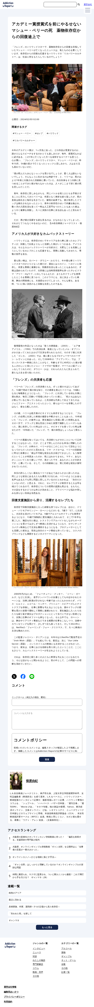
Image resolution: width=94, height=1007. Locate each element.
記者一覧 (65, 972)
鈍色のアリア (15, 892)
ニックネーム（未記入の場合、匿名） (29, 697)
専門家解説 (38, 964)
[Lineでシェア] (31, 676)
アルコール (66, 948)
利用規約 (8, 1001)
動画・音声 (38, 972)
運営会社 (88, 4)
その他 (36, 976)
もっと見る (47, 927)
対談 (35, 956)
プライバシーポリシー (14, 996)
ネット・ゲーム (68, 960)
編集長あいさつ (11, 991)
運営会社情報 (10, 986)
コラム (36, 968)
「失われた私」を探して (20, 913)
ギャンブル (66, 956)
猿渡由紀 (32, 781)
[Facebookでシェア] (23, 676)
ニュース (37, 952)
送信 (47, 759)
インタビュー (39, 948)
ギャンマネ (14, 920)
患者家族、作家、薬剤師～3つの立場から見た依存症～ (34, 906)
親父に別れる (15, 899)
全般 (63, 964)
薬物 (63, 952)
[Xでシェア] (14, 676)
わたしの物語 (39, 960)
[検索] (79, 4)
